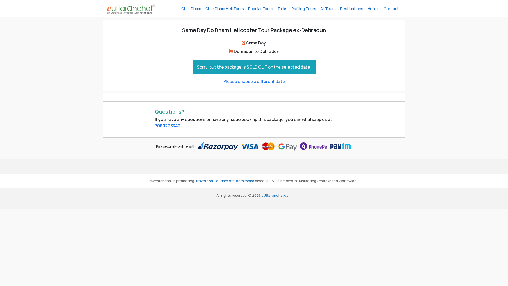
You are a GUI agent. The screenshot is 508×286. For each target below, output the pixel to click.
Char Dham (191, 8)
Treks (282, 8)
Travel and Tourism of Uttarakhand (224, 180)
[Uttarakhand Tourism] (131, 8)
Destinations (351, 8)
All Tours (328, 8)
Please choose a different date (254, 81)
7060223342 (167, 126)
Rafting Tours (304, 8)
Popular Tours (260, 8)
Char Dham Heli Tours (224, 8)
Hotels (373, 8)
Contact (391, 8)
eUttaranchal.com (276, 195)
